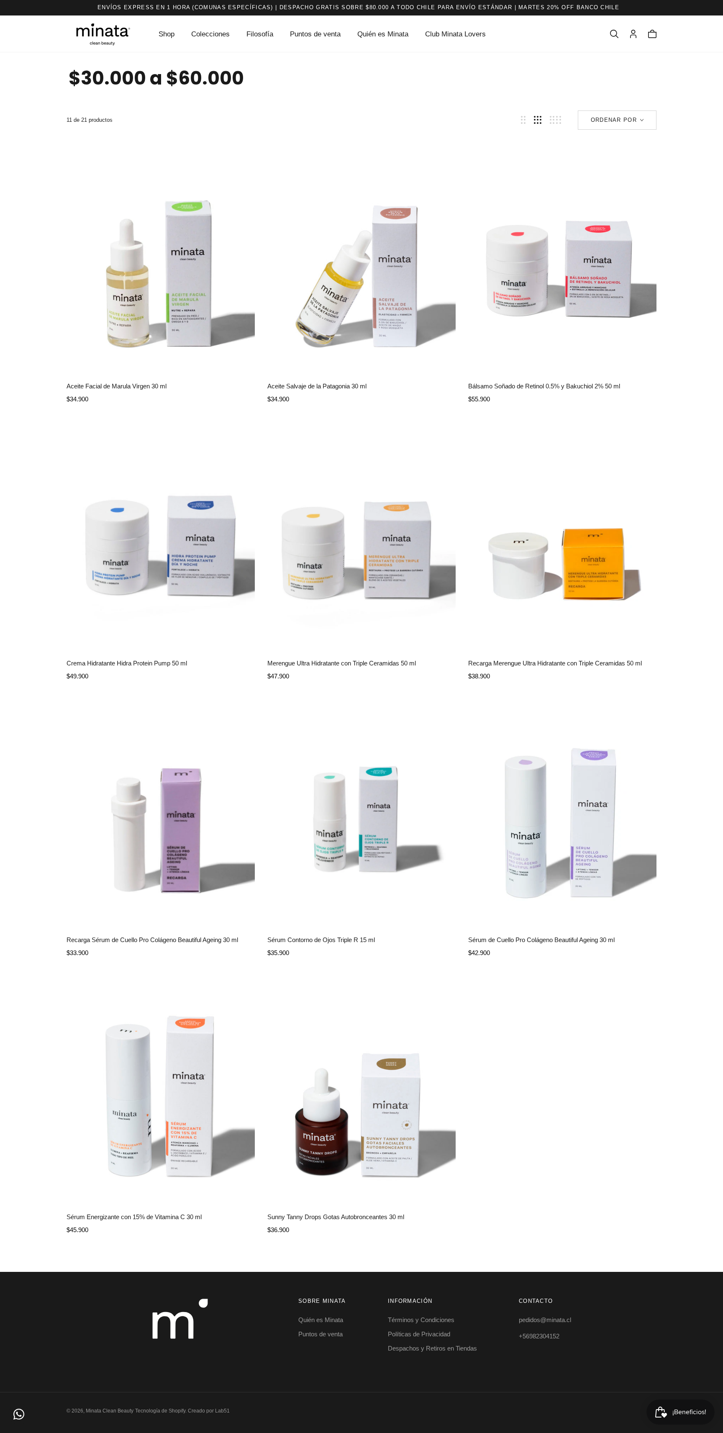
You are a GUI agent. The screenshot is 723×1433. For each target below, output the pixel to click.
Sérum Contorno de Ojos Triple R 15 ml (321, 939)
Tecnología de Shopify (160, 1411)
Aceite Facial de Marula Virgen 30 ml (117, 386)
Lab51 (222, 1411)
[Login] (633, 34)
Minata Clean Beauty (109, 1411)
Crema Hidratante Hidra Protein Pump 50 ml (127, 663)
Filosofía (259, 34)
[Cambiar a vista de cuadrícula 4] (555, 120)
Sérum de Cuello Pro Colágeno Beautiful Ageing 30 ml (541, 939)
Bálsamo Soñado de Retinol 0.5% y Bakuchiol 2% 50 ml (544, 386)
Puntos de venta (315, 34)
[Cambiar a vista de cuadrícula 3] (537, 120)
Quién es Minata (382, 34)
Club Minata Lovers (455, 34)
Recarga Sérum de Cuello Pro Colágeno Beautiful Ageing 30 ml (152, 939)
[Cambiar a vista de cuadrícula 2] (523, 120)
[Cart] (652, 34)
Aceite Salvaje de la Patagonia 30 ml (317, 386)
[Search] (614, 34)
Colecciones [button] (210, 34)
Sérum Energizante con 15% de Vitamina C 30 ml (134, 1216)
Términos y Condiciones (421, 1319)
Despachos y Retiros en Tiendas (432, 1348)
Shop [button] (166, 34)
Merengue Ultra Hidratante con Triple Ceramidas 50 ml (341, 663)
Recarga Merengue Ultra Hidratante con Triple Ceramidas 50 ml (555, 663)
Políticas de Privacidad (419, 1334)
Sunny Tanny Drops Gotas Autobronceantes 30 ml (335, 1216)
